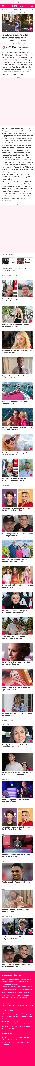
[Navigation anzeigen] (3, 6)
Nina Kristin (25, 55)
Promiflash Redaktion (20, 40)
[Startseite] (17, 6)
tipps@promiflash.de (9, 271)
